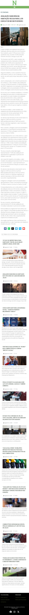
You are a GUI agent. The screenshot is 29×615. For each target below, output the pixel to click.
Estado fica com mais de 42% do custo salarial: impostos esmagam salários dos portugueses (14, 418)
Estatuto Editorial (5, 599)
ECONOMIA (4, 12)
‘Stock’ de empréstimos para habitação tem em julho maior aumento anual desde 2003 (12, 242)
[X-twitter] (18, 612)
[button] (14, 7)
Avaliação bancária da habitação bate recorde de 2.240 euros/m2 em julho (14, 276)
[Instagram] (14, 612)
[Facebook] (10, 612)
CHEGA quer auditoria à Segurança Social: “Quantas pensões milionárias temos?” (14, 310)
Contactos (3, 602)
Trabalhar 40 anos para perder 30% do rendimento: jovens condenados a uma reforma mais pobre (14, 560)
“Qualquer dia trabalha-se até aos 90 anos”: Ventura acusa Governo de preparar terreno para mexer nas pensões (14, 490)
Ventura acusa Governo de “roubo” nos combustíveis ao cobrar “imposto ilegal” (14, 348)
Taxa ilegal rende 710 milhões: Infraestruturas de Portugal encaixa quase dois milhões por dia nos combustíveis (14, 451)
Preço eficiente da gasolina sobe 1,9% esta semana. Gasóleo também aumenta (14, 384)
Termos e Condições (20, 597)
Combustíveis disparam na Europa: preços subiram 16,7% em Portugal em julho (14, 526)
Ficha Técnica (4, 597)
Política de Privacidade (20, 599)
